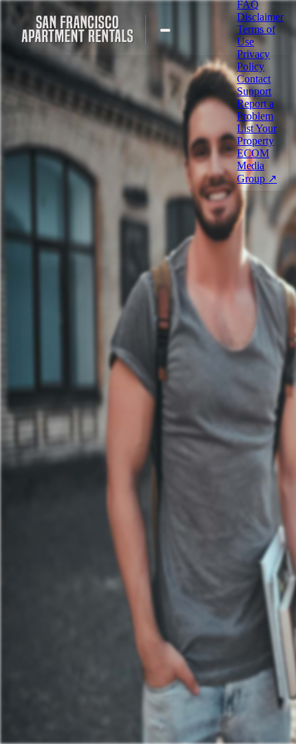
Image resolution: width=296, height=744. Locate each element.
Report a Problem (255, 110)
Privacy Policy (253, 60)
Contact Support (254, 85)
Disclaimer (260, 17)
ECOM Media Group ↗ (257, 165)
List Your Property (257, 135)
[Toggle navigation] (165, 30)
